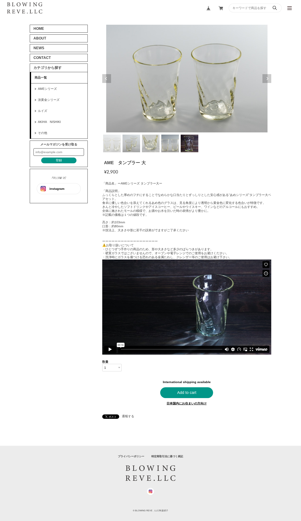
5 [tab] (189, 143)
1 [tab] (112, 143)
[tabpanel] (186, 78)
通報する (128, 416)
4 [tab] (170, 143)
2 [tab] (131, 143)
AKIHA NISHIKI (49, 122)
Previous (106, 78)
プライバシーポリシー (131, 456)
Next (266, 78)
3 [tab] (151, 143)
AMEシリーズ (47, 88)
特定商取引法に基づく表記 (167, 456)
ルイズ (42, 111)
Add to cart (186, 392)
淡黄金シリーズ (48, 100)
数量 (105, 361)
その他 (42, 133)
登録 (59, 160)
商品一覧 (41, 77)
